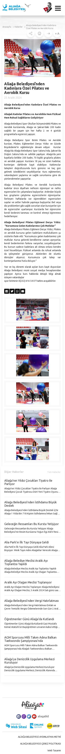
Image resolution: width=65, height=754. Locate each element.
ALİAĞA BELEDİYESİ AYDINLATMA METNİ (39, 736)
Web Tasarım (54, 750)
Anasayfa (6, 27)
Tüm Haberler (54, 472)
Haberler (18, 27)
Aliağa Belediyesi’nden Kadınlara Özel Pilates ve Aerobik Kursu (41, 26)
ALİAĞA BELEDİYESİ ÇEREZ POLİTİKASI (40, 743)
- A (48, 33)
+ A (57, 33)
